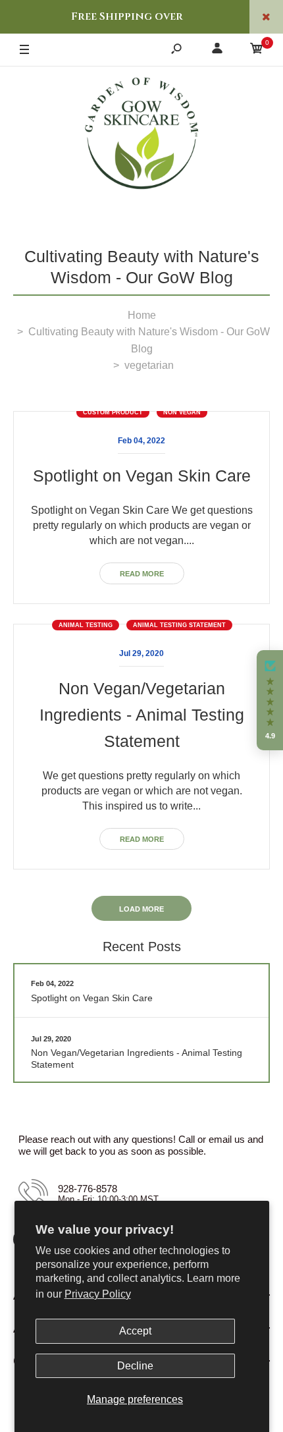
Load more (141, 909)
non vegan (182, 412)
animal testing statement (179, 625)
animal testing (86, 625)
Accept (135, 1330)
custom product (113, 412)
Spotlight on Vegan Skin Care (142, 475)
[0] (256, 50)
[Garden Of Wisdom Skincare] (141, 135)
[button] (270, 700)
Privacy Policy (97, 1294)
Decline (135, 1365)
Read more (142, 574)
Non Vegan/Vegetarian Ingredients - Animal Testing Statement (141, 714)
